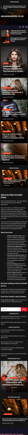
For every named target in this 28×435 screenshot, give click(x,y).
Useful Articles (6, 87)
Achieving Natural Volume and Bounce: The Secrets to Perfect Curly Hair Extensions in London (18, 33)
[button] (3, 182)
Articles (6, 63)
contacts (21, 434)
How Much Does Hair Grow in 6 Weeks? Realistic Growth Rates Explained (13, 158)
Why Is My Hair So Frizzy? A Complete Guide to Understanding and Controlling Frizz (13, 137)
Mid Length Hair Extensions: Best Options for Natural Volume (18, 39)
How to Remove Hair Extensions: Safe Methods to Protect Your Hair (12, 92)
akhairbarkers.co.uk (12, 16)
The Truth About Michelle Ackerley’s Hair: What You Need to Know (13, 114)
